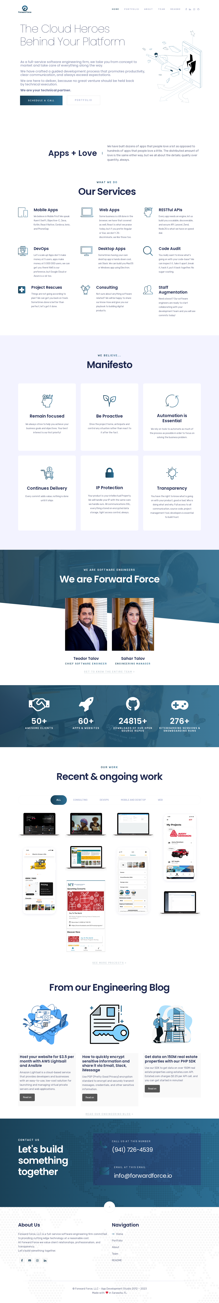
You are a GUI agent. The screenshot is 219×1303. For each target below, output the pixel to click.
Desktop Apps (112, 248)
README (175, 9)
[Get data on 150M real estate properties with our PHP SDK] (172, 1024)
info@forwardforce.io (143, 1176)
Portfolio (131, 9)
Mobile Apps (46, 209)
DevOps (41, 248)
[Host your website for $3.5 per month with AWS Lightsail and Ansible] (47, 1024)
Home (115, 9)
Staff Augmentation (173, 290)
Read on (27, 1097)
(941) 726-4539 (132, 1150)
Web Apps (109, 209)
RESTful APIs (170, 209)
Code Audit (170, 248)
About (148, 9)
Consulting (107, 287)
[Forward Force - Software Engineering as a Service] (24, 9)
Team (161, 9)
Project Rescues (46, 287)
